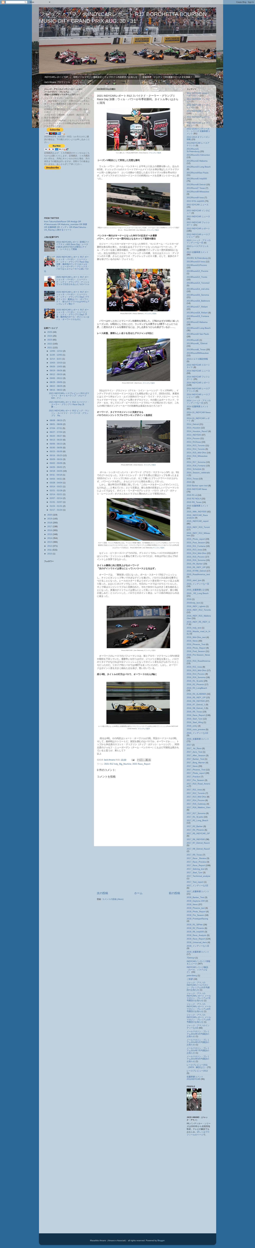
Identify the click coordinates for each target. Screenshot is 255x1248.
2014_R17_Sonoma (196, 462)
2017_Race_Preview (196, 862)
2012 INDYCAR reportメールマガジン (198, 94)
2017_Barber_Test (195, 759)
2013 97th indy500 (195, 201)
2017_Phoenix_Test (196, 770)
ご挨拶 (190, 979)
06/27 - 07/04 (56, 432)
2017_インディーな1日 (197, 885)
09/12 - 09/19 (56, 374)
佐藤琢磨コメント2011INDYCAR (195, 1078)
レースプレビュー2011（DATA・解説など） (197, 1066)
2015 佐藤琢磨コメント (198, 506)
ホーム (138, 893)
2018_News (192, 904)
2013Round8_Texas (196, 349)
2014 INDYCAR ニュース (198, 371)
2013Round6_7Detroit (197, 343)
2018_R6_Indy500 (195, 932)
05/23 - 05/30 (56, 451)
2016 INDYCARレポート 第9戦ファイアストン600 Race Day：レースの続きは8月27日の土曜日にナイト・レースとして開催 (72, 245)
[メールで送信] (138, 759)
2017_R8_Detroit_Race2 (198, 849)
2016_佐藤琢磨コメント (198, 739)
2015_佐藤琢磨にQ (196, 590)
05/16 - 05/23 (56, 455)
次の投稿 (102, 893)
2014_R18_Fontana (196, 466)
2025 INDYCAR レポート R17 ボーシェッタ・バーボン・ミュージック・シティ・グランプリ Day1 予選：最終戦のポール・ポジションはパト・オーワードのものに (72, 314)
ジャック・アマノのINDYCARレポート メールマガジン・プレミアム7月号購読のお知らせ (199, 997)
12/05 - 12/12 (56, 351)
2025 (50, 332)
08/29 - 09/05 (56, 382)
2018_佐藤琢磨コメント (198, 952)
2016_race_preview (196, 729)
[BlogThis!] (141, 759)
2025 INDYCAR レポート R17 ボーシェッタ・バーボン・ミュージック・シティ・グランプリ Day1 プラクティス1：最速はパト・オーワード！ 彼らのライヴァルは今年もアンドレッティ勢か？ (72, 298)
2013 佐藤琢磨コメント (198, 252)
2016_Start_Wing (195, 722)
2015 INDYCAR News (197, 489)
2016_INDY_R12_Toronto (199, 610)
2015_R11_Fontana (196, 546)
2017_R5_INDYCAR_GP (198, 833)
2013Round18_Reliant (197, 313)
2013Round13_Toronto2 (198, 283)
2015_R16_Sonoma (196, 560)
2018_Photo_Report (196, 912)
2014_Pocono (193, 438)
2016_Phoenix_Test (196, 644)
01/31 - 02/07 (56, 502)
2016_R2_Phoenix (195, 684)
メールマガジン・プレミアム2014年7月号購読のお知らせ (198, 1050)
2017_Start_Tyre (194, 872)
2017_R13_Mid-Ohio (196, 797)
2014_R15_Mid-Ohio (196, 453)
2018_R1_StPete (195, 925)
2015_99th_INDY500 (196, 512)
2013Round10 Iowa (196, 262)
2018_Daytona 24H (196, 901)
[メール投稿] (133, 760)
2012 (50, 546)
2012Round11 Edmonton (198, 155)
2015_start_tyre (194, 580)
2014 (50, 538)
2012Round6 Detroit (196, 184)
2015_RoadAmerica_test (198, 574)
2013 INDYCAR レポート (198, 228)
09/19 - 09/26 (56, 370)
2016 (50, 530)
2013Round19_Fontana (198, 316)
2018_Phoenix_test (196, 908)
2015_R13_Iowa (194, 550)
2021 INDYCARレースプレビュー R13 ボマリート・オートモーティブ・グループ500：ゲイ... (69, 395)
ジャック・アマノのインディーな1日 (198, 1026)
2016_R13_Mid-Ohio (196, 670)
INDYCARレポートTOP (56, 77)
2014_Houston (193, 428)
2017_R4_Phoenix (195, 830)
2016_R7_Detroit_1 (196, 705)
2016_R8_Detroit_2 (196, 708)
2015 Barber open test (197, 486)
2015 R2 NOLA (194, 499)
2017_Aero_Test (194, 752)
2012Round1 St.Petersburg (193, 150)
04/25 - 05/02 (56, 467)
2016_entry (192, 726)
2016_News (192, 641)
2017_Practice (193, 777)
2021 (50, 348)
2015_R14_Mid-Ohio (196, 553)
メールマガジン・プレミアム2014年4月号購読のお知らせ (198, 1033)
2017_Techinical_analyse (198, 876)
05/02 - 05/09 (56, 463)
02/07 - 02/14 (56, 498)
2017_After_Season (196, 755)
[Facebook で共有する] (146, 759)
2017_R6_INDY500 (196, 839)
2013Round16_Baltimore (198, 301)
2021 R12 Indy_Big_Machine (117, 764)
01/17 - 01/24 (56, 510)
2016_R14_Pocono (196, 674)
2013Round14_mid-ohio (198, 289)
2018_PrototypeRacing (197, 919)
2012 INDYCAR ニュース (198, 111)
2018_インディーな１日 (198, 946)
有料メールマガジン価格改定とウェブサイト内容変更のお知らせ (105, 77)
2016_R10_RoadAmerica (198, 661)
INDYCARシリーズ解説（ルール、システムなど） (197, 969)
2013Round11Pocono (197, 265)
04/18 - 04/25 (56, 471)
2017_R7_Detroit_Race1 (198, 843)
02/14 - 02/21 (56, 494)
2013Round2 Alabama (197, 322)
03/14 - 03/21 (56, 486)
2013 (50, 542)
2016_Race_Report (196, 715)
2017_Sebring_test (195, 869)
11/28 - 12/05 (56, 355)
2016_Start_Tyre (194, 719)
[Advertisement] (138, 868)
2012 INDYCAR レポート (198, 117)
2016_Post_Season (196, 651)
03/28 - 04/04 (56, 483)
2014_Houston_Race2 (197, 431)
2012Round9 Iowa (195, 197)
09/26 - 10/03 (56, 366)
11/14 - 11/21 (56, 359)
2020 (50, 515)
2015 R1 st (192, 495)
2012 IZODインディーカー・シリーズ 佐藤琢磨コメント (198, 131)
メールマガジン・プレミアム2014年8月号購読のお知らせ (198, 1058)
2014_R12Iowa (194, 442)
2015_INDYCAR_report (198, 521)
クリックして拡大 (155, 153)
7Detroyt (191, 958)
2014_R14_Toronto (196, 449)
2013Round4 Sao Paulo (198, 334)
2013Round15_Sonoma (198, 295)
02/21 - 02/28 (56, 490)
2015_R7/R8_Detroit (196, 571)
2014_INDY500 (194, 435)
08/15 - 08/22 (56, 390)
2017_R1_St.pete (195, 817)
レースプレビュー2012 (197, 1071)
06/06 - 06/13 (56, 444)
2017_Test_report (195, 882)
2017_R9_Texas (194, 855)
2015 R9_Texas (194, 502)
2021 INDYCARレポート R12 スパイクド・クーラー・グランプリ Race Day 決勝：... (69, 404)
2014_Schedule (194, 469)
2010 (50, 554)
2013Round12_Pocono (197, 271)
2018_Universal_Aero (197, 942)
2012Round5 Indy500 (197, 179)
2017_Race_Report (196, 865)
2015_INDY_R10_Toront (198, 527)
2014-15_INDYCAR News (199, 412)
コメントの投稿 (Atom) (113, 899)
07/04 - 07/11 (56, 428)
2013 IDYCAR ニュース (198, 205)
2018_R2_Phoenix (195, 928)
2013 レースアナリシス (198, 246)
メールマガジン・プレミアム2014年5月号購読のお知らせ (198, 1042)
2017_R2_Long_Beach (197, 820)
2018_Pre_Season (195, 915)
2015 (50, 534)
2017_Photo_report (196, 773)
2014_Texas (192, 479)
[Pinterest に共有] (149, 759)
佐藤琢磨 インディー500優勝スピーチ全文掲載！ (168, 77)
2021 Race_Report (141, 764)
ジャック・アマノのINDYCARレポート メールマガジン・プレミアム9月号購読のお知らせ (199, 1018)
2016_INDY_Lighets (196, 606)
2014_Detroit (193, 424)
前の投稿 (174, 893)
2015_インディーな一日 (198, 584)
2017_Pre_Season (195, 780)
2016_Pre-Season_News (198, 655)
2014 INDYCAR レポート (198, 383)
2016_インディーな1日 (197, 733)
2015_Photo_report (196, 539)
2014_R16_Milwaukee (197, 456)
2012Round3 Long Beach (199, 167)
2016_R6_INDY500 (196, 701)
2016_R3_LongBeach (197, 688)
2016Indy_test (193, 603)
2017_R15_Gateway (196, 804)
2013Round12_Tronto (197, 277)
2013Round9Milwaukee (198, 353)
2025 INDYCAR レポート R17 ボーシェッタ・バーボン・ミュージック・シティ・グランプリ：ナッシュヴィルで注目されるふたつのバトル (72, 280)
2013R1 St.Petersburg (197, 258)
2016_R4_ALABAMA (196, 694)
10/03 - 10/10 (56, 363)
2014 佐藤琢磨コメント (198, 406)
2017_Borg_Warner (196, 763)
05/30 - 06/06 (56, 448)
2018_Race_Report (196, 939)
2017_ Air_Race (194, 748)
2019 (50, 519)
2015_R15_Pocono (196, 557)
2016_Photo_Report (196, 648)
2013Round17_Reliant (197, 307)
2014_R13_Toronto (196, 445)
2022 (50, 344)
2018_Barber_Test (195, 897)
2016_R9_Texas (194, 712)
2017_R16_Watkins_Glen (198, 807)
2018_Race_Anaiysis (196, 935)
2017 (50, 526)
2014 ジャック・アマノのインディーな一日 (199, 401)
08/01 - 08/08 (56, 424)
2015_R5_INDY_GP (196, 567)
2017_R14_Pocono (196, 800)
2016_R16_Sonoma (196, 677)
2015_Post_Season (196, 543)
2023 (50, 340)
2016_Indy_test (194, 628)
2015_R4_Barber (195, 564)
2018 (50, 523)
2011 (49, 550)
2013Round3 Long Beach (199, 328)
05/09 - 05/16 (56, 459)
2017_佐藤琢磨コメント (198, 891)
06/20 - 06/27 (56, 436)
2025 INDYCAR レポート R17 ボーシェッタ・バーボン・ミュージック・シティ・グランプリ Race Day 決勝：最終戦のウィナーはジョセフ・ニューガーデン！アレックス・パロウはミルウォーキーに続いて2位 (66, 264)
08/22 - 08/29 (56, 386)
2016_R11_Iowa (194, 667)
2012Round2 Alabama (197, 161)
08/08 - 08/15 (56, 420)
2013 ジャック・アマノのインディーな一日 (199, 241)
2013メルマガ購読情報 (197, 359)
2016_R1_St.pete (195, 681)
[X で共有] (144, 759)
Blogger (161, 1240)
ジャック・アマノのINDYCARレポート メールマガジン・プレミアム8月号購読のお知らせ (199, 1007)
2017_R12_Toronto (196, 793)
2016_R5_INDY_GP (196, 697)
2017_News (192, 766)
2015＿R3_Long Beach (198, 593)
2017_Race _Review (196, 858)
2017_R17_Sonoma (196, 813)
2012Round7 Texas (196, 188)
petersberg (192, 975)
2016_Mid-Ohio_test (196, 637)
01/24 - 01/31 (56, 506)
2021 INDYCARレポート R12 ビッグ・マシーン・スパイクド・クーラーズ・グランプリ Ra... (69, 413)
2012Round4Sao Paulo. (198, 173)
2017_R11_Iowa (194, 790)
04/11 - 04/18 (56, 475)
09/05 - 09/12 (56, 378)
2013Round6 (193, 340)
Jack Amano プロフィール (57, 82)
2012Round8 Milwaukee (198, 192)
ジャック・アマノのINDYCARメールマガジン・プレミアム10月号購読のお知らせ (198, 986)
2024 (50, 336)
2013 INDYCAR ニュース (198, 216)
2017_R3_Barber (195, 826)
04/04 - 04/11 (56, 479)
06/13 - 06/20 (56, 440)
